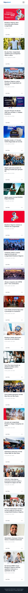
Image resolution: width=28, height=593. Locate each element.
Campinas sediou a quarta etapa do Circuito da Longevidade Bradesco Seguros (14, 254)
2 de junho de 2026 (9, 514)
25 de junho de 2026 (10, 370)
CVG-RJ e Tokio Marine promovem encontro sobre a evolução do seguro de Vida (13, 481)
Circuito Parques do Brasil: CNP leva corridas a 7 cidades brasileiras (13, 112)
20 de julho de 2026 (9, 173)
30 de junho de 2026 (10, 258)
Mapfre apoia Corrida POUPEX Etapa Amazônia (14, 198)
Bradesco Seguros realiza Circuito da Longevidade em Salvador (13, 83)
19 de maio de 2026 (9, 541)
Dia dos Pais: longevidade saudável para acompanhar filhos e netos (12, 53)
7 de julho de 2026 (9, 201)
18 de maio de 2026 (9, 572)
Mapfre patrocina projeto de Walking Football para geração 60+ (14, 169)
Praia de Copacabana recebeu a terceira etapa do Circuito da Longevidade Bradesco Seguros (14, 510)
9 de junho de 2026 (9, 455)
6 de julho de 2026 (9, 228)
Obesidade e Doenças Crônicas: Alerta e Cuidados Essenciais (14, 538)
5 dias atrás (7, 28)
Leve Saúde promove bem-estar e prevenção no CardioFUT (14, 310)
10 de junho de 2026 (10, 427)
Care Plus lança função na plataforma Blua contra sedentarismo (12, 366)
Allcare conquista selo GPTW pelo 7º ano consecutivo (13, 282)
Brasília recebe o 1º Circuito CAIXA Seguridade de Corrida (13, 140)
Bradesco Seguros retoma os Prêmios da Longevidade (13, 225)
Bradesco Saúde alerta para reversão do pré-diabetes (13, 338)
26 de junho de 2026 (10, 341)
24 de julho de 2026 (9, 116)
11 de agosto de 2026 (10, 57)
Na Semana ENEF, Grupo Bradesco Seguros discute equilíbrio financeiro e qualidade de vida (12, 568)
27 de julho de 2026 (9, 86)
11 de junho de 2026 (10, 398)
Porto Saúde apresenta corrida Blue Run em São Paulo (14, 395)
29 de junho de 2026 (10, 313)
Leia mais (8, 34)
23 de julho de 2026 (9, 143)
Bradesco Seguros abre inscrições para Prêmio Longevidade (11, 24)
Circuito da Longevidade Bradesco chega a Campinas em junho (14, 424)
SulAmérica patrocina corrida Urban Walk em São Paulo (13, 452)
